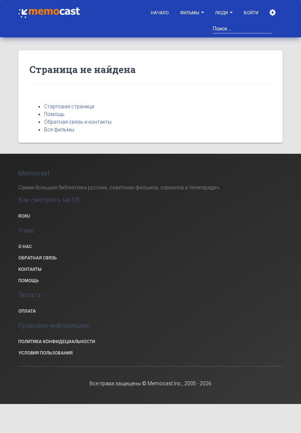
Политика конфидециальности (56, 341)
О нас (25, 246)
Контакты (29, 269)
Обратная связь (37, 258)
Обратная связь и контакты (78, 122)
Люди (222, 12)
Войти (251, 12)
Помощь (54, 114)
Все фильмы (59, 129)
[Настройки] (273, 13)
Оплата (27, 311)
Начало (160, 12)
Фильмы (190, 12)
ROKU (24, 216)
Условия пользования (45, 353)
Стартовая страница (69, 106)
